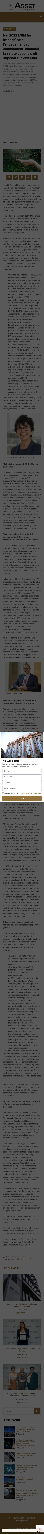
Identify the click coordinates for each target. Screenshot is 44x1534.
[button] (41, 736)
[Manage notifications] (39, 1530)
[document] (22, 767)
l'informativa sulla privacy (30, 793)
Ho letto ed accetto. (22, 793)
